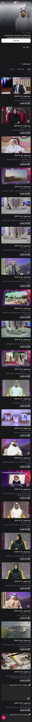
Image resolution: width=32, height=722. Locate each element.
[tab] (29, 69)
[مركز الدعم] (3, 717)
